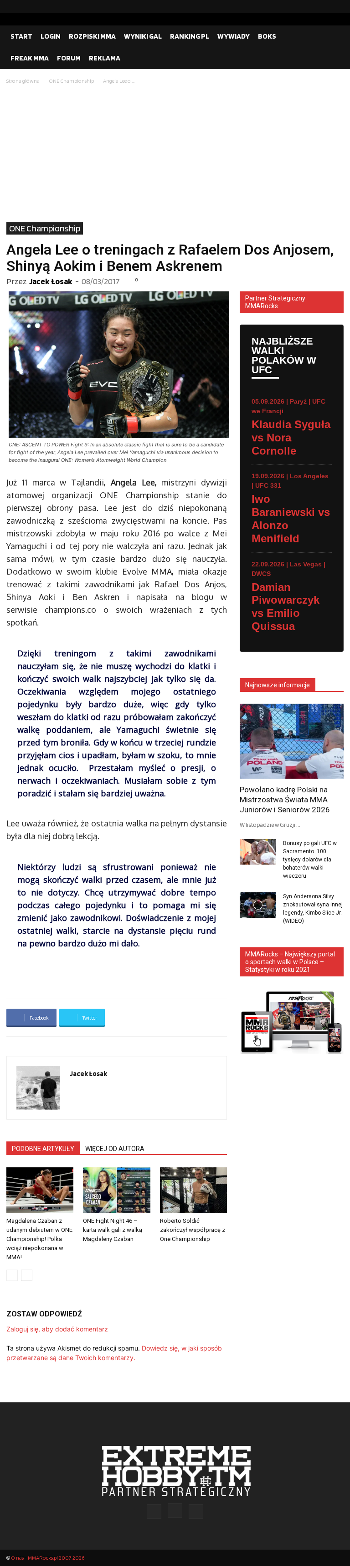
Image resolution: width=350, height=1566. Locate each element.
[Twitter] (337, 6)
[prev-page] (12, 1275)
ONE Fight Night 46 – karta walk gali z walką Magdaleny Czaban (112, 1229)
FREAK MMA (29, 58)
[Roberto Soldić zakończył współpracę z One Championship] (193, 1190)
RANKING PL (189, 36)
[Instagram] (322, 6)
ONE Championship (71, 80)
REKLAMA (104, 58)
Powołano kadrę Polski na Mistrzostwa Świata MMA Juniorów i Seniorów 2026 (285, 799)
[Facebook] (307, 6)
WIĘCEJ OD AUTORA (114, 1148)
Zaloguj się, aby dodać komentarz (57, 1329)
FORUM (69, 58)
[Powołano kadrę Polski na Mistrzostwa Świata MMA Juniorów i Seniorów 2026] (292, 741)
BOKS (267, 36)
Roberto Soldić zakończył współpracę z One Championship (192, 1229)
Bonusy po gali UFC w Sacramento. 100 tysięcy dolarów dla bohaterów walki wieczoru (310, 859)
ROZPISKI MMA (92, 36)
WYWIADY (233, 36)
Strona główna (23, 80)
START (21, 36)
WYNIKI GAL (143, 36)
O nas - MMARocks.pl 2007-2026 (47, 1557)
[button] (333, 36)
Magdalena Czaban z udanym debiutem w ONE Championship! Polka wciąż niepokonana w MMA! (39, 1239)
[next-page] (26, 1275)
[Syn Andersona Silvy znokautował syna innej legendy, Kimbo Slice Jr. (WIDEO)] (258, 905)
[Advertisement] (175, 154)
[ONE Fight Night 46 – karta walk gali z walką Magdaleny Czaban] (116, 1190)
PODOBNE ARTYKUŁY (43, 1148)
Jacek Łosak (50, 281)
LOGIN (51, 36)
